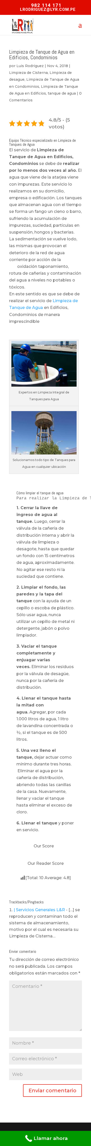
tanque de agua (62, 93)
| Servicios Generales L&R (39, 909)
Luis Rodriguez (30, 66)
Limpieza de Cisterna (28, 72)
